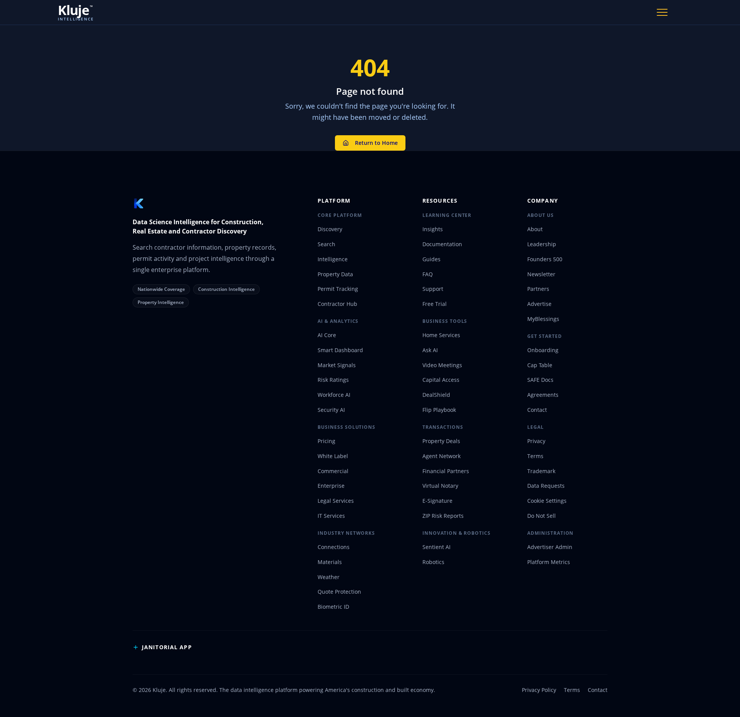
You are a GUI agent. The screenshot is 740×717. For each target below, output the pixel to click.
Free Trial (434, 303)
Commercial (333, 471)
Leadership (541, 244)
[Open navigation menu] (662, 12)
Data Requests (546, 485)
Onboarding (542, 350)
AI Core (327, 335)
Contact (537, 409)
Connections (334, 547)
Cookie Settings (547, 500)
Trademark (541, 471)
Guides (431, 259)
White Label (333, 456)
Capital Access (440, 379)
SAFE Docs (540, 379)
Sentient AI (436, 547)
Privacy (536, 441)
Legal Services (336, 500)
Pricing (326, 441)
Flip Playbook (439, 409)
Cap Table (539, 365)
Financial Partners (445, 471)
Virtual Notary (440, 485)
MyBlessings (543, 318)
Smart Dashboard (340, 350)
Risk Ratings (333, 379)
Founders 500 (544, 259)
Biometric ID (333, 606)
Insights (432, 229)
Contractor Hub (337, 303)
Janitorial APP (167, 647)
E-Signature (437, 500)
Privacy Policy (539, 689)
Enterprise (331, 485)
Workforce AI (334, 394)
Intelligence (333, 259)
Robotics (433, 562)
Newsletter (541, 274)
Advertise (539, 303)
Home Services (441, 335)
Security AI (331, 409)
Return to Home (376, 142)
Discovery (330, 229)
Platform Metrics (548, 562)
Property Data (335, 274)
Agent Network (441, 456)
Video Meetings (442, 365)
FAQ (427, 274)
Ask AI (430, 350)
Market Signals (337, 365)
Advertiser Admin (549, 547)
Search (326, 244)
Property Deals (441, 441)
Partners (538, 288)
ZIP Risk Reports (443, 515)
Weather (329, 577)
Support (432, 288)
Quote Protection (339, 591)
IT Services (331, 515)
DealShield (436, 394)
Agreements (542, 394)
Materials (330, 562)
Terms (535, 456)
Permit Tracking (338, 288)
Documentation (442, 244)
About (535, 229)
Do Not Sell (541, 515)
